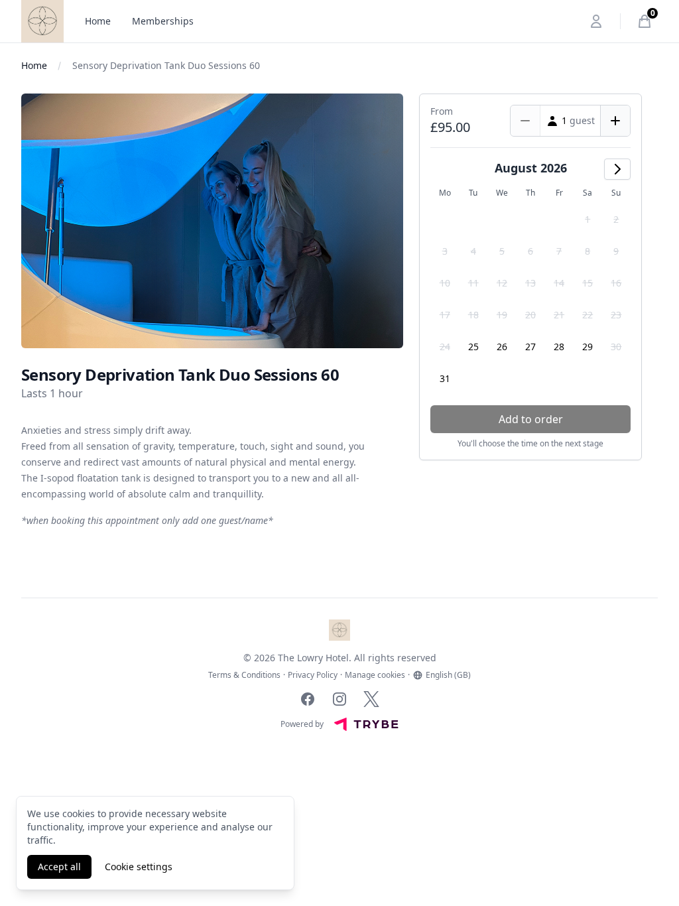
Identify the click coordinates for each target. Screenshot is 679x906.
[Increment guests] (615, 120)
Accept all (59, 866)
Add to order (531, 419)
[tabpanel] (212, 221)
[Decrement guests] (525, 120)
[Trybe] (366, 724)
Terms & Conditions (244, 675)
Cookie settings (138, 866)
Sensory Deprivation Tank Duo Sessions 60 (166, 65)
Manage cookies (375, 675)
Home (98, 21)
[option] (588, 219)
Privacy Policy (313, 675)
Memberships (163, 21)
